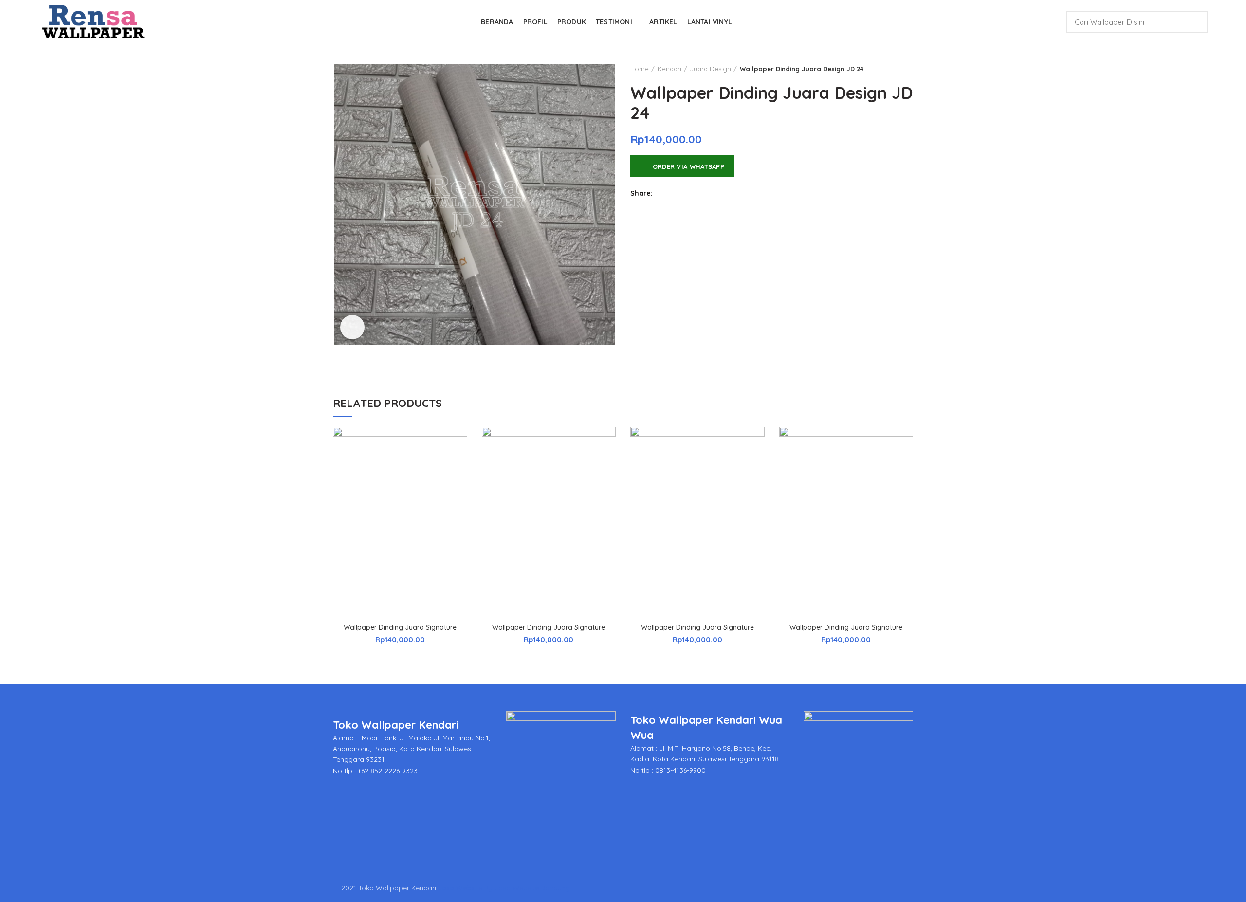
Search (1194, 22)
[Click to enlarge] (352, 327)
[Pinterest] (712, 193)
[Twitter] (675, 193)
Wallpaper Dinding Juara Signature (400, 627)
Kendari (669, 69)
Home (639, 69)
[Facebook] (663, 193)
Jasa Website (460, 888)
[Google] (687, 193)
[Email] (700, 193)
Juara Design (710, 69)
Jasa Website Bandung (532, 888)
